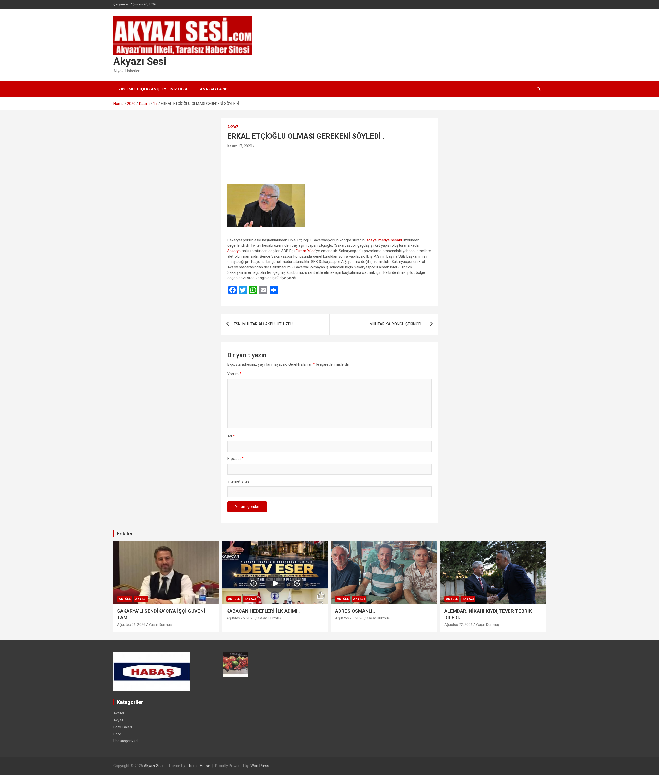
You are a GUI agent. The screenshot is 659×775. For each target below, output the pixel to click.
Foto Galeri (122, 727)
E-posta (235, 458)
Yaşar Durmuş (160, 625)
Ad (231, 436)
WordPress (259, 765)
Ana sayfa (211, 89)
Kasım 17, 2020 (239, 146)
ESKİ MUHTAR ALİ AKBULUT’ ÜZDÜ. (263, 324)
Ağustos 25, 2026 (240, 618)
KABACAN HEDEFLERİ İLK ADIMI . (263, 611)
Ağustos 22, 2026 (458, 625)
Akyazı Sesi (139, 61)
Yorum (234, 374)
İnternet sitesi (238, 481)
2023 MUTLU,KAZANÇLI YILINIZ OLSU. (153, 89)
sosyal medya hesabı (384, 240)
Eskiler (125, 534)
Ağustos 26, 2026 (131, 625)
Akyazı (233, 127)
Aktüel (125, 599)
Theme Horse (198, 765)
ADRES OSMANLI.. (355, 611)
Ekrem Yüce (305, 251)
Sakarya (234, 251)
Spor (117, 734)
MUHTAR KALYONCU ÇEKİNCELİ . (397, 324)
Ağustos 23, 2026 (349, 618)
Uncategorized (125, 741)
